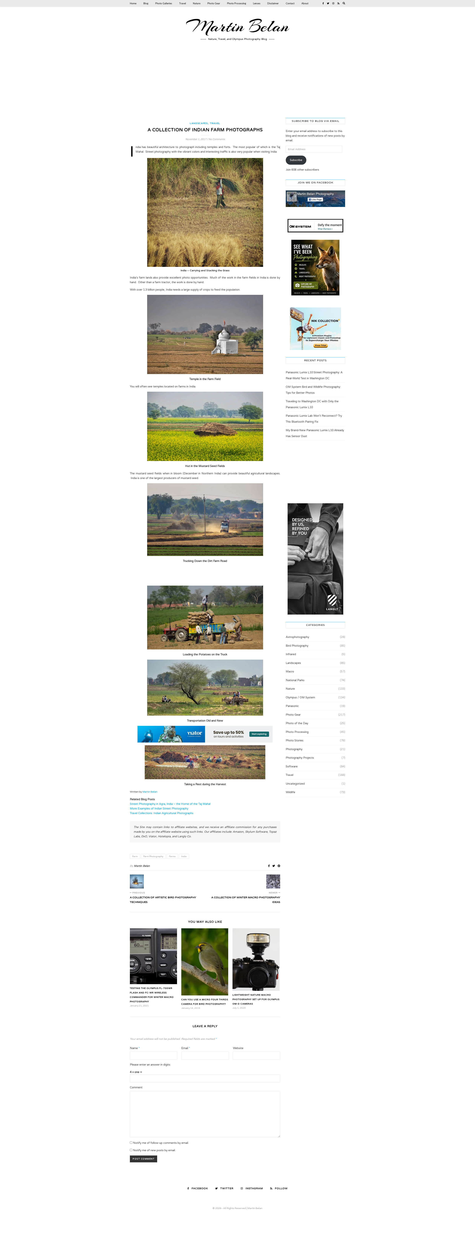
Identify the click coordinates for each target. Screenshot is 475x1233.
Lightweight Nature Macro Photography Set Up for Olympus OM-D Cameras (255, 999)
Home (133, 3)
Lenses (256, 3)
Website (238, 1048)
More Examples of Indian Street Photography (159, 808)
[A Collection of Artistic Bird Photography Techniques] (137, 881)
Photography (294, 749)
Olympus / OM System (300, 697)
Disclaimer (273, 3)
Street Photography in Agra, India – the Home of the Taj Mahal (170, 804)
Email (185, 1048)
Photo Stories (294, 740)
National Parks (295, 680)
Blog (145, 3)
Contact (290, 3)
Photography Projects (300, 757)
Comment (136, 1087)
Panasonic (292, 706)
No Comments (217, 139)
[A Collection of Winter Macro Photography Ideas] (273, 881)
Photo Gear (213, 3)
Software (292, 766)
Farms (172, 856)
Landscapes (199, 123)
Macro (290, 671)
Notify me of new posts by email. (154, 1150)
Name (135, 1048)
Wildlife (290, 792)
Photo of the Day (297, 723)
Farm (135, 856)
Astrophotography (297, 637)
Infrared (291, 654)
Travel (182, 3)
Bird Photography (297, 645)
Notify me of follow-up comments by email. (161, 1143)
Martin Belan (237, 26)
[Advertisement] (237, 83)
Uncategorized (295, 783)
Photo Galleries (163, 3)
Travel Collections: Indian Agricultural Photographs (161, 813)
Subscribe (296, 160)
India (183, 856)
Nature (196, 3)
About (305, 3)
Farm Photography (153, 856)
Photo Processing (236, 3)
